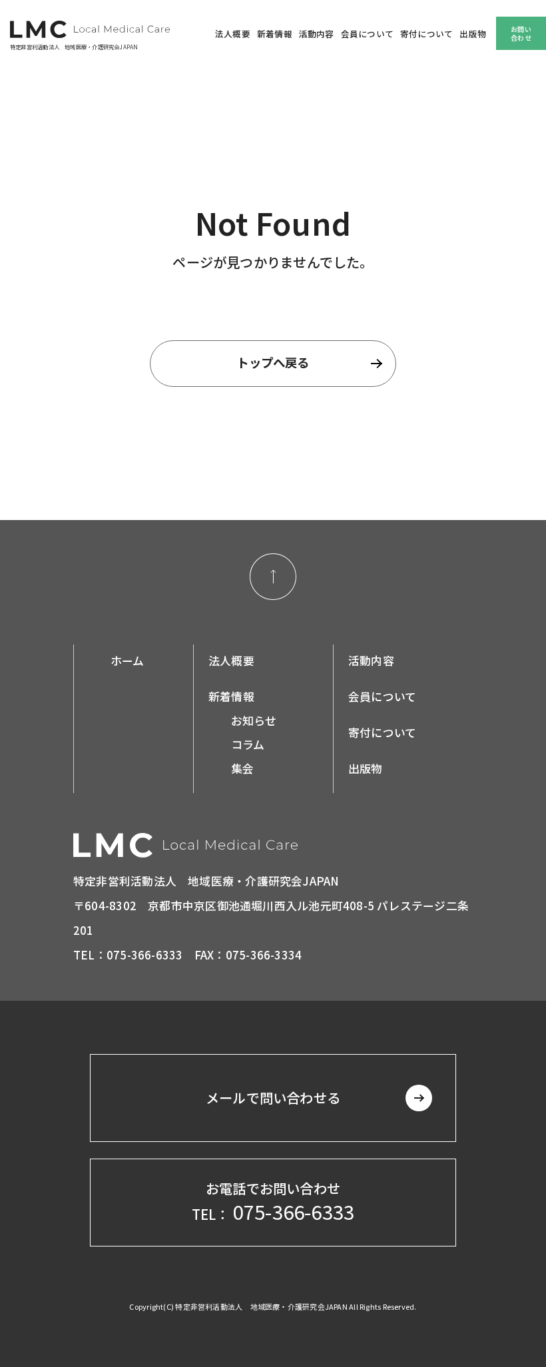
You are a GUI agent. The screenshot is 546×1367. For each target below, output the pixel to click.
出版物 (472, 33)
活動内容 (316, 33)
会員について (367, 33)
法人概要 (232, 33)
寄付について (426, 33)
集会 (242, 768)
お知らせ (254, 720)
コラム (248, 744)
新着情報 (274, 33)
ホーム (127, 661)
